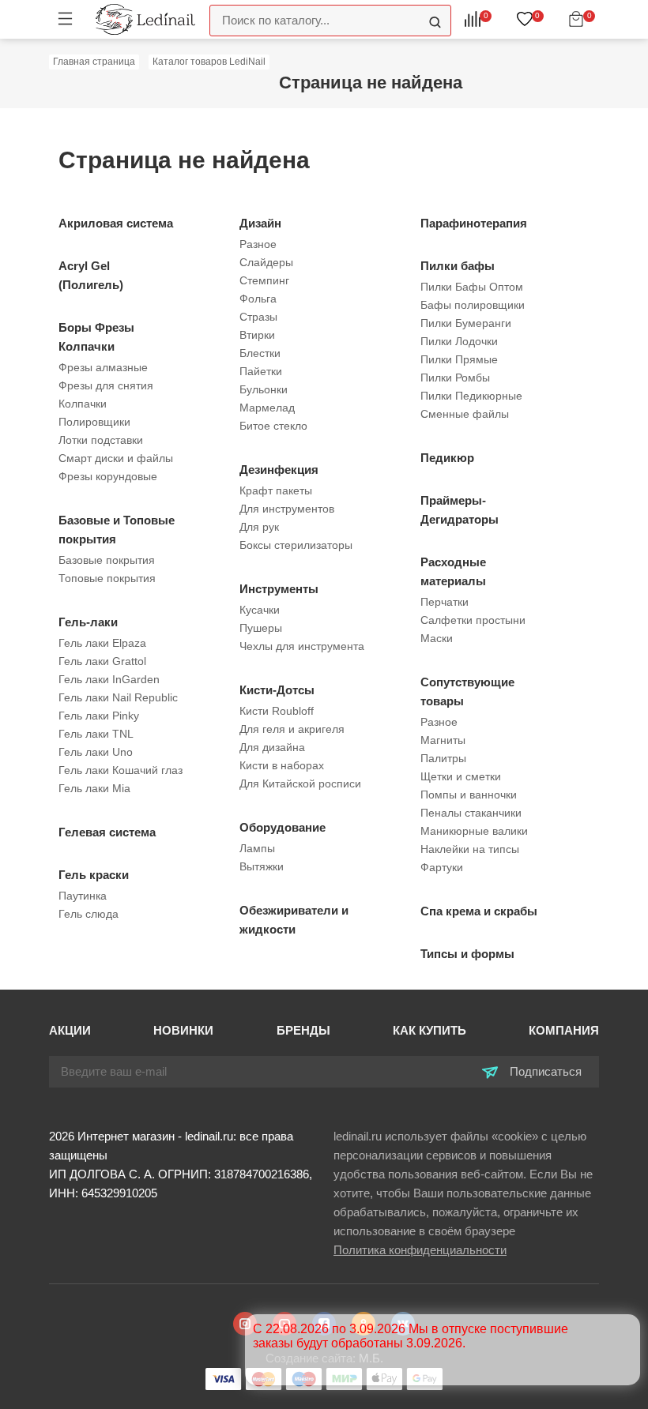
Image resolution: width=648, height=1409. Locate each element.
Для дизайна (272, 747)
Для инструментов (286, 508)
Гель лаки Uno (95, 752)
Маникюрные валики (474, 831)
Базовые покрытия (106, 560)
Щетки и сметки (460, 776)
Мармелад (267, 407)
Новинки (183, 1030)
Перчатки (444, 602)
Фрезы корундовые (107, 476)
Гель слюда (88, 913)
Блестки (260, 353)
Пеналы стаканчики (471, 812)
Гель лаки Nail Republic (118, 697)
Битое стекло (273, 425)
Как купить (429, 1030)
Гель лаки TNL (96, 733)
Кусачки (259, 609)
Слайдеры (266, 262)
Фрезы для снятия (105, 385)
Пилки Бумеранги (465, 323)
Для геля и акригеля (292, 729)
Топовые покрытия (107, 578)
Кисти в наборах (281, 765)
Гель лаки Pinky (98, 715)
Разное (258, 244)
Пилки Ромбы (455, 377)
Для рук (259, 526)
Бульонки (263, 389)
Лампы (257, 848)
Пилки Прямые (459, 359)
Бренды (303, 1030)
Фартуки (441, 867)
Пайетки (260, 371)
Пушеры (260, 628)
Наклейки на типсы (469, 849)
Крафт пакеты (275, 490)
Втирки (257, 335)
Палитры (443, 758)
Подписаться (544, 1071)
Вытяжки (261, 866)
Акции (70, 1030)
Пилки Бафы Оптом (471, 286)
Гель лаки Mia (94, 788)
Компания (564, 1030)
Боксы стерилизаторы (295, 545)
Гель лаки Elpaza (102, 643)
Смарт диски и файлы (115, 458)
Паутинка (82, 895)
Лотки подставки (100, 440)
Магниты (442, 740)
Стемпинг (264, 280)
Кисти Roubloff (276, 710)
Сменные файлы (464, 414)
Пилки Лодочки (459, 341)
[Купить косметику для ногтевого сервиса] (145, 18)
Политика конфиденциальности (420, 1250)
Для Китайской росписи (300, 783)
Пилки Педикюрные (471, 395)
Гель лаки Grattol (102, 661)
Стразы (258, 316)
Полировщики (94, 421)
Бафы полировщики (472, 305)
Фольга (258, 298)
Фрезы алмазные (103, 367)
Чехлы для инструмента (301, 646)
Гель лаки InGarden (109, 679)
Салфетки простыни (473, 620)
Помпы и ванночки (468, 794)
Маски (436, 638)
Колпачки (82, 403)
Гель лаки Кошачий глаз (120, 770)
